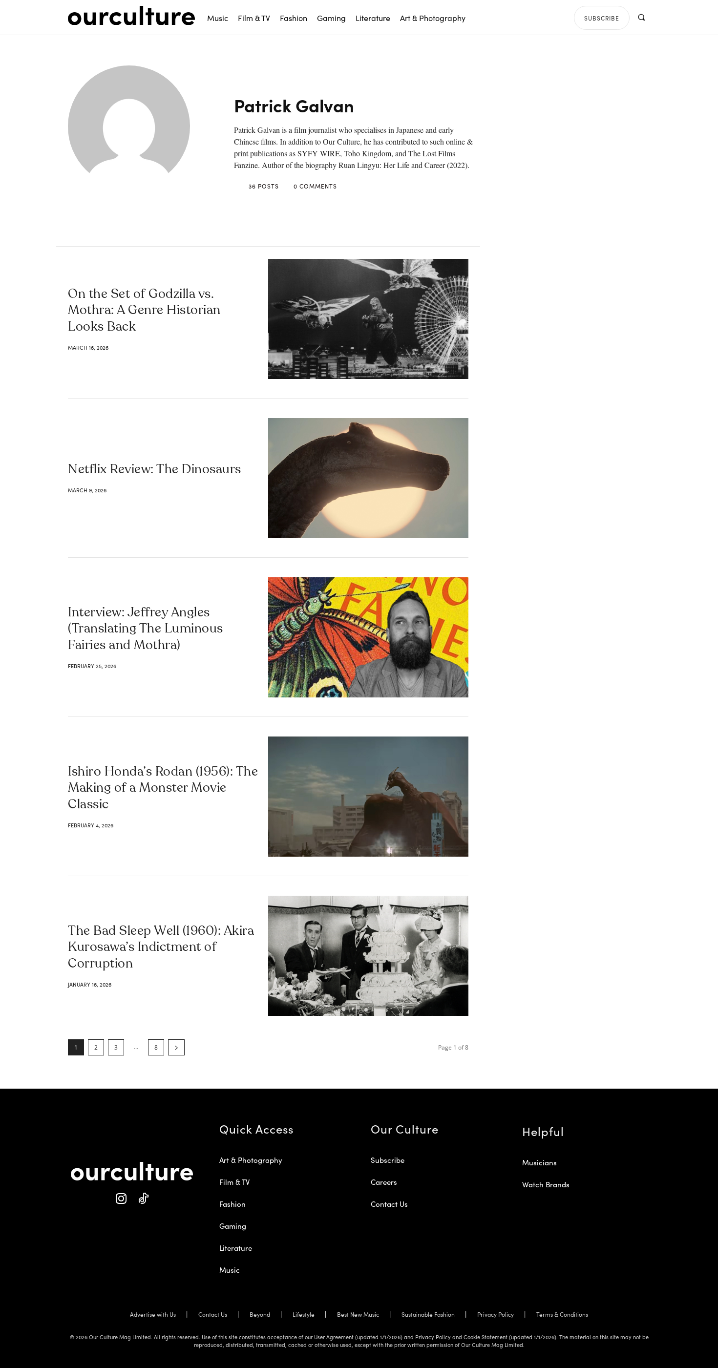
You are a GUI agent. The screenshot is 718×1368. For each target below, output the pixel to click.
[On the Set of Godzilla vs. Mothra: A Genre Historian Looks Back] (368, 319)
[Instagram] (120, 1198)
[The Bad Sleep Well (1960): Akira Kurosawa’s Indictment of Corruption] (368, 956)
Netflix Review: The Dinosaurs (154, 469)
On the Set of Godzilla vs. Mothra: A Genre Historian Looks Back (144, 311)
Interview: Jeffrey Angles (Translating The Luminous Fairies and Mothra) (145, 629)
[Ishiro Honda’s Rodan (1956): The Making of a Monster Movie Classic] (368, 797)
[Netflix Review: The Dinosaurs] (368, 478)
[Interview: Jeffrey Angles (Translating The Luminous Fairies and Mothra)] (368, 637)
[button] (641, 17)
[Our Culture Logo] (131, 15)
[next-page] (176, 1047)
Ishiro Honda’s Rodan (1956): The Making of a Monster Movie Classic (163, 789)
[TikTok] (142, 1198)
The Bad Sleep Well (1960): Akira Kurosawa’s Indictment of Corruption (161, 948)
